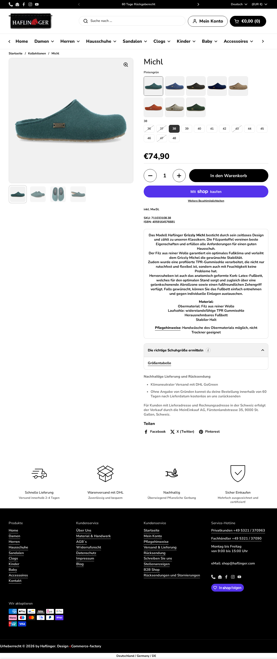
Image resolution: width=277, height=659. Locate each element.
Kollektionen (37, 53)
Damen (14, 536)
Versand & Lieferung (160, 547)
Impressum (85, 558)
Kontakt (15, 580)
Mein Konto (153, 536)
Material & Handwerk (93, 536)
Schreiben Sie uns (158, 558)
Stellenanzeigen (157, 564)
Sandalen (16, 553)
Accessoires (18, 575)
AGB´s (81, 541)
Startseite (16, 53)
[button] (248, 21)
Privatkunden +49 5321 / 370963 (238, 530)
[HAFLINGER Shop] (31, 21)
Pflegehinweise (156, 541)
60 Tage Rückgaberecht (138, 4)
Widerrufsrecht (88, 547)
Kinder (14, 564)
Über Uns (83, 530)
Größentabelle (159, 363)
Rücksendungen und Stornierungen (172, 575)
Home (13, 530)
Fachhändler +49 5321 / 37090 (236, 538)
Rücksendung (155, 553)
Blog (80, 564)
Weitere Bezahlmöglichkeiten (206, 200)
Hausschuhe (18, 547)
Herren (14, 541)
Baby (13, 569)
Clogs (13, 558)
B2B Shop (152, 569)
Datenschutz (86, 553)
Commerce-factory (85, 646)
